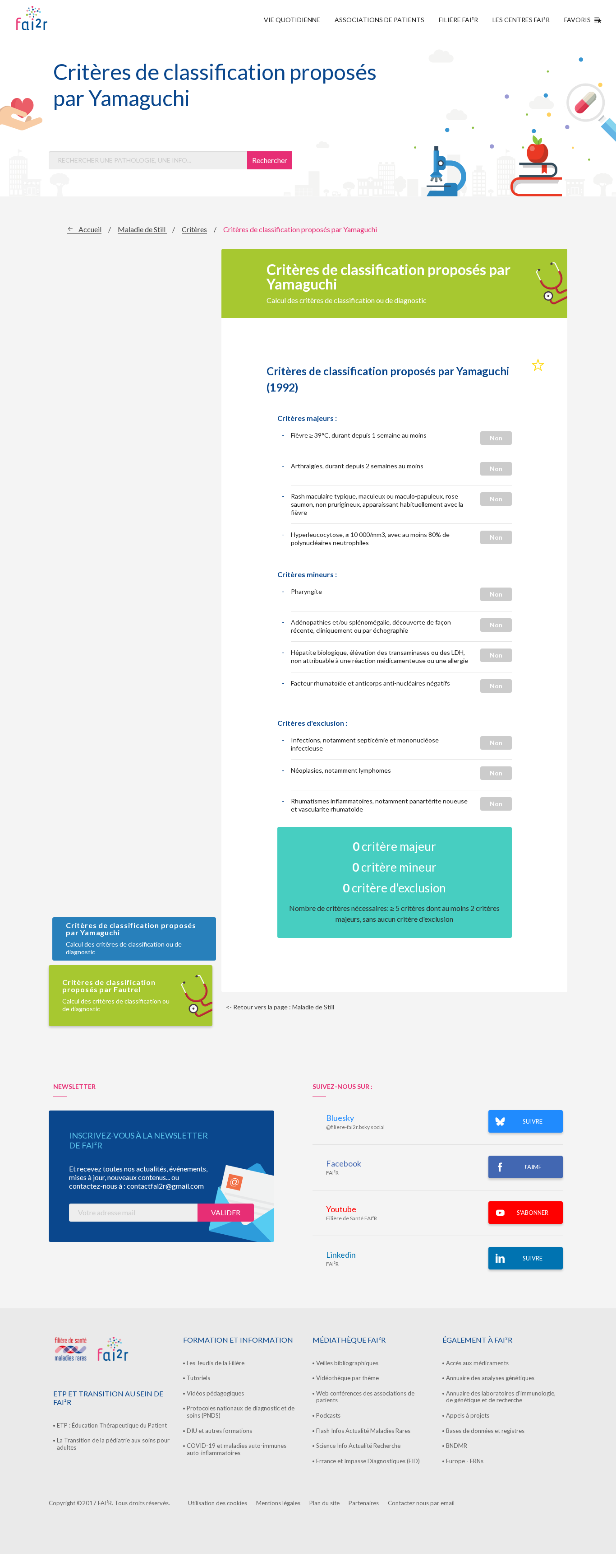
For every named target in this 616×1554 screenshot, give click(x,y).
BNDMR (456, 1445)
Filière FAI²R (458, 19)
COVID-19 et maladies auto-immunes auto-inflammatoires (236, 1449)
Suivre (532, 1258)
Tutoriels (198, 1377)
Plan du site (324, 1503)
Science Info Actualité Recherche (358, 1445)
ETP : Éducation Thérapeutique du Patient (112, 1425)
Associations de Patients (379, 19)
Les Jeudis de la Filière (215, 1363)
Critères (194, 229)
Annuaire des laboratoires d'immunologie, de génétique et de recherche (501, 1397)
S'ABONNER (532, 1212)
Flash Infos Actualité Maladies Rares (363, 1430)
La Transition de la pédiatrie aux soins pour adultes (113, 1444)
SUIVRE (532, 1121)
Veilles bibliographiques (347, 1363)
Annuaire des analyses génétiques (490, 1377)
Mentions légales (278, 1503)
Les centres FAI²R (521, 19)
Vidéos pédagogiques (215, 1393)
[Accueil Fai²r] (55, 18)
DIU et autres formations (219, 1430)
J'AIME (533, 1167)
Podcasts (328, 1415)
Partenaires (364, 1503)
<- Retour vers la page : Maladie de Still (280, 1007)
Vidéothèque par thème (347, 1377)
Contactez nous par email (421, 1503)
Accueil (89, 229)
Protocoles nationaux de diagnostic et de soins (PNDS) (240, 1412)
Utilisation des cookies (217, 1503)
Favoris (577, 19)
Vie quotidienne (292, 19)
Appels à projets (467, 1415)
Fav (538, 365)
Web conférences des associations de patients (365, 1397)
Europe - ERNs (464, 1461)
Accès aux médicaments (477, 1363)
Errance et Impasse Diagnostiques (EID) (368, 1461)
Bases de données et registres (485, 1430)
